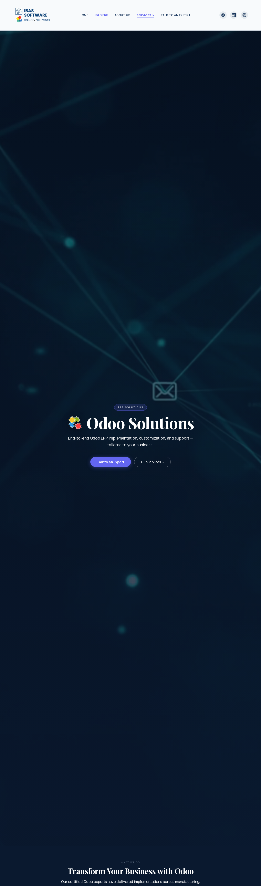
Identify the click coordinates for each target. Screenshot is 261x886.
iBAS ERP (101, 15)
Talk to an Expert (176, 15)
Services (144, 15)
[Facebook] (223, 15)
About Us (122, 15)
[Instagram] (244, 15)
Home (84, 15)
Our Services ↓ (152, 462)
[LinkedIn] (233, 15)
